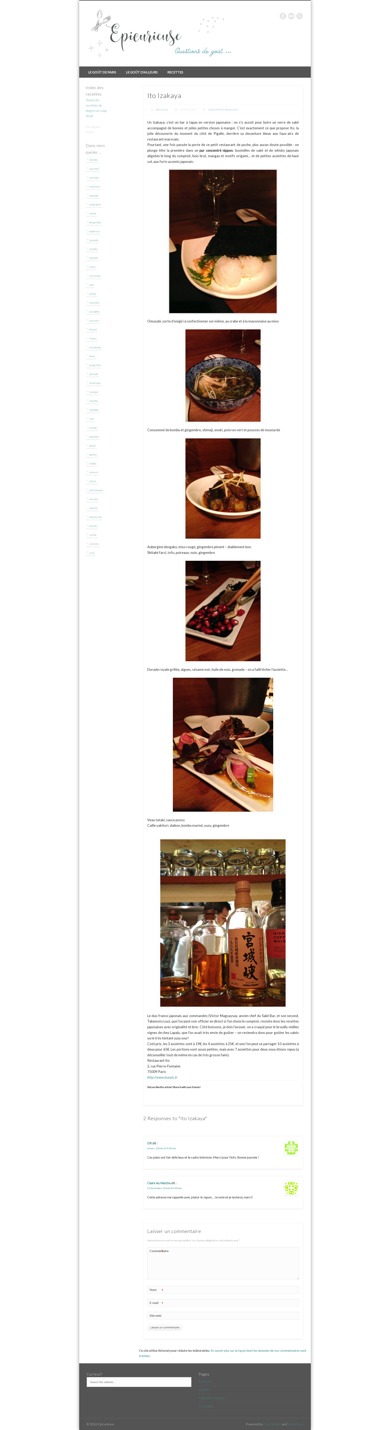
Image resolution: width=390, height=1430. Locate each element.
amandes (94, 177)
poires (92, 445)
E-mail (157, 1303)
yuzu (91, 552)
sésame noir (95, 516)
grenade (93, 374)
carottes (93, 248)
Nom (157, 1290)
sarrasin (93, 499)
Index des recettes (212, 1398)
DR (149, 1143)
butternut (94, 231)
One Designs (272, 1424)
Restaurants (231, 109)
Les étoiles (206, 1406)
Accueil (204, 1389)
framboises (95, 347)
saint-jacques (96, 490)
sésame (93, 508)
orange (93, 427)
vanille (92, 534)
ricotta (92, 463)
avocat (92, 213)
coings (92, 293)
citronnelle (95, 275)
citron (92, 266)
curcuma (94, 320)
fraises (92, 338)
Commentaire (157, 1252)
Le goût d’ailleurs (142, 72)
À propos (205, 1381)
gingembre (95, 365)
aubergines (95, 204)
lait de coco (94, 382)
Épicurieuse (162, 109)
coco (91, 284)
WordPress (295, 1424)
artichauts (94, 186)
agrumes (94, 168)
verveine (94, 543)
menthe (93, 400)
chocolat (93, 257)
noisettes (94, 409)
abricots (93, 159)
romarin (93, 472)
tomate (93, 525)
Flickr (291, 16)
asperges (94, 195)
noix (91, 418)
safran (92, 481)
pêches (92, 454)
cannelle (93, 240)
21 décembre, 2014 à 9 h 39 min (164, 1188)
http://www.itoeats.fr (162, 1077)
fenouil (93, 329)
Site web (155, 1315)
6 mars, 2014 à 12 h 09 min (161, 1148)
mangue (93, 391)
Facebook (283, 16)
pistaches (94, 436)
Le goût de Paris (102, 72)
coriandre (94, 302)
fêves (92, 356)
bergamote (95, 222)
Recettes (175, 72)
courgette (94, 311)
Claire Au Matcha (159, 1183)
